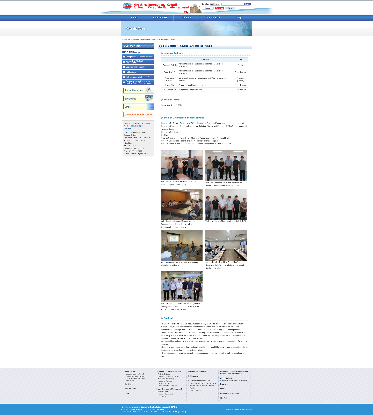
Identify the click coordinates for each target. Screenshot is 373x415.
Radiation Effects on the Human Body (235, 381)
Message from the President (136, 374)
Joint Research (195, 390)
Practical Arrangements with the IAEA (203, 383)
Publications (131, 72)
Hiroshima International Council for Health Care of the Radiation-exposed (155, 6)
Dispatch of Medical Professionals (134, 62)
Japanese (219, 8)
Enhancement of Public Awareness (202, 385)
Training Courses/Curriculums (168, 376)
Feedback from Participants (167, 385)
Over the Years (213, 18)
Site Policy (224, 398)
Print (230, 8)
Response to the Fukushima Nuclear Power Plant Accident (138, 82)
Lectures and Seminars (135, 67)
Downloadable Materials (229, 393)
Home (134, 18)
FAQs (239, 18)
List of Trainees (163, 383)
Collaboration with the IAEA (137, 77)
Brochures (224, 384)
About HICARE (160, 18)
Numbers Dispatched (165, 394)
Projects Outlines (164, 374)
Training (192, 388)
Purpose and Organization (135, 376)
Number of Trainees (165, 381)
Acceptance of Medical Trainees (139, 57)
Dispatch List (162, 396)
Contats (208, 8)
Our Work (187, 18)
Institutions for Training (166, 378)
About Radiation (226, 378)
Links (222, 389)
